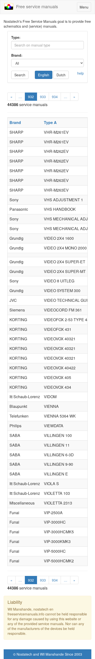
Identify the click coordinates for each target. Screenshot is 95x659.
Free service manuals (36, 6)
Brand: (16, 55)
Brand (15, 122)
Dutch (61, 74)
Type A (50, 122)
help (80, 73)
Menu (85, 8)
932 (31, 96)
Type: (15, 37)
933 (43, 96)
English (43, 74)
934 (55, 96)
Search (19, 74)
